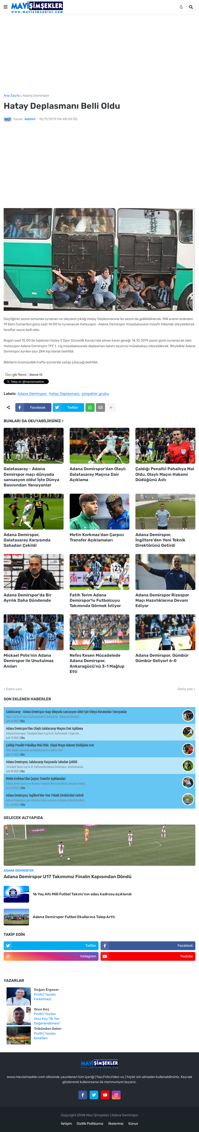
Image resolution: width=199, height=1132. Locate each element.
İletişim (66, 1124)
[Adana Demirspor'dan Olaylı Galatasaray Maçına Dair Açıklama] (100, 446)
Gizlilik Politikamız (90, 1124)
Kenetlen (41, 1038)
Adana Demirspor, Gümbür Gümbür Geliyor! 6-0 (162, 658)
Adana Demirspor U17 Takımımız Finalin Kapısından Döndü (68, 876)
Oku (22, 721)
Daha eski (185, 689)
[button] (5, 7)
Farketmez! (42, 999)
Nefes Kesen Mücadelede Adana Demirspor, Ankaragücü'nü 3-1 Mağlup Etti (97, 663)
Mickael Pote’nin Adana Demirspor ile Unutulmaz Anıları (29, 660)
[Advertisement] (99, 54)
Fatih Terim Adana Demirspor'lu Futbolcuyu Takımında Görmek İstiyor (95, 600)
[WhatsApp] (90, 407)
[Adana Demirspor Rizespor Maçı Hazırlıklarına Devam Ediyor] (165, 572)
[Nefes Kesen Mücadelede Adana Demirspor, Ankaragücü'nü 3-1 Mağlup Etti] (100, 632)
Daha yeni (14, 689)
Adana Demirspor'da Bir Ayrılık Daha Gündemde (27, 598)
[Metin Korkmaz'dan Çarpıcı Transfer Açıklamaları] (100, 512)
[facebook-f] (82, 1095)
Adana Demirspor (36, 95)
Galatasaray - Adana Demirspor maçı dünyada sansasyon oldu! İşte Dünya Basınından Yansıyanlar (31, 476)
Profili (38, 994)
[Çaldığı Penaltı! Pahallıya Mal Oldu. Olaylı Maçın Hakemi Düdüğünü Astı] (165, 446)
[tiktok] (51, 967)
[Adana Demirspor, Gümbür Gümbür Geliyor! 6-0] (165, 632)
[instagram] (116, 1095)
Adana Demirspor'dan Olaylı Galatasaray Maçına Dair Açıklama (98, 474)
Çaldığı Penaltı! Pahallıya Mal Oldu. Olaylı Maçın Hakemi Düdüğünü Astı (164, 474)
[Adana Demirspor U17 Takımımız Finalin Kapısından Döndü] (99, 845)
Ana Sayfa (12, 95)
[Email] (100, 407)
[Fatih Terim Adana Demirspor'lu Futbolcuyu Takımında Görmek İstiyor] (100, 572)
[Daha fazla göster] (111, 407)
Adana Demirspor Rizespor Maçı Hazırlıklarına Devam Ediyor (162, 600)
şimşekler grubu (95, 394)
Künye (133, 1124)
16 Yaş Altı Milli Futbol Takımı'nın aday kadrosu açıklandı (82, 894)
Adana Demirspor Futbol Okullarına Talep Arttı (74, 917)
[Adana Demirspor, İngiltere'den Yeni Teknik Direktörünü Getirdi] (165, 512)
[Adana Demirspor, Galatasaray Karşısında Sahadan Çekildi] (34, 512)
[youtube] (105, 1095)
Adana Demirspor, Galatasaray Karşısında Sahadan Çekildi (27, 540)
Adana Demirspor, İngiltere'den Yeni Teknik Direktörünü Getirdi (160, 540)
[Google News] (24, 377)
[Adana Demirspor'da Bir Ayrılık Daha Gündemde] (34, 572)
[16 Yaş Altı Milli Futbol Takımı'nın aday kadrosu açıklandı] (16, 894)
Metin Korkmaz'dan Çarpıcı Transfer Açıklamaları (97, 537)
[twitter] (94, 1095)
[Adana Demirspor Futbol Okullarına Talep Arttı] (16, 917)
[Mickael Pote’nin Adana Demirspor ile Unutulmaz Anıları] (34, 632)
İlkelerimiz (116, 1124)
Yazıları (50, 994)
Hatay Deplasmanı (64, 394)
